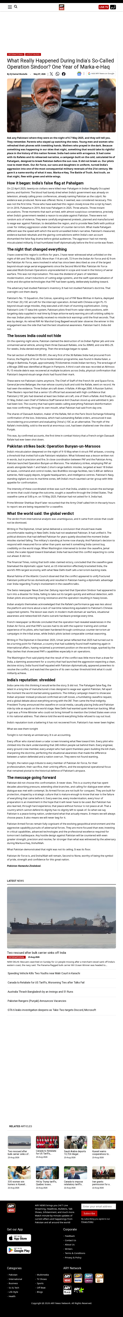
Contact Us (70, 1240)
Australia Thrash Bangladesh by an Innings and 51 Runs (40, 991)
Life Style (13, 1291)
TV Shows (42, 1279)
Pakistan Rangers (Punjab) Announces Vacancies (37, 1000)
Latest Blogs (33, 54)
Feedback (70, 1235)
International (15, 54)
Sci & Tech (14, 1287)
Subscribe (89, 1213)
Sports (40, 1283)
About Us (70, 1244)
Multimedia (43, 1274)
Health (12, 1296)
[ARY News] (61, 5)
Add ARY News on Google (102, 73)
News (15, 880)
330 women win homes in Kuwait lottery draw (16, 1184)
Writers (68, 1248)
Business (13, 1283)
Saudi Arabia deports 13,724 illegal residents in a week (75, 1154)
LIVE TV (103, 7)
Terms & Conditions (75, 1253)
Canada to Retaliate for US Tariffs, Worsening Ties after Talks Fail (46, 982)
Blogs (40, 1291)
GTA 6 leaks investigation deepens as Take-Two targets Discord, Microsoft (52, 1009)
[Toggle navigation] (10, 7)
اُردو (113, 7)
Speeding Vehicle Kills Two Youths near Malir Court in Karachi (44, 973)
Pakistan (13, 1274)
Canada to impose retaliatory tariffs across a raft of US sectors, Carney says (75, 1185)
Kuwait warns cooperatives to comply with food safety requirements (103, 1155)
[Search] (15, 7)
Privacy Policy (87, 1221)
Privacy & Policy (73, 1257)
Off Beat (41, 1287)
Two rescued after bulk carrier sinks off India (36, 953)
